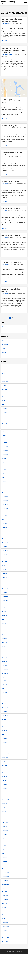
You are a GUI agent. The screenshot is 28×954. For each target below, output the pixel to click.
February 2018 (5, 531)
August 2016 (5, 600)
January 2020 (5, 446)
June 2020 (4, 431)
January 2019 (5, 492)
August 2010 (5, 842)
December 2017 (5, 538)
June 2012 (4, 765)
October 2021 (5, 373)
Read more (4, 40)
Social (9, 23)
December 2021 (5, 370)
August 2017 (5, 554)
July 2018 (4, 512)
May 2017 (4, 565)
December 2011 (5, 788)
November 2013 (5, 707)
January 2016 (5, 623)
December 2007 (5, 926)
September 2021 (5, 377)
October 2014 (5, 673)
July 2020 (4, 427)
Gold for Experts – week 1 (10, 235)
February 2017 (5, 577)
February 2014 (5, 696)
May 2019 (4, 477)
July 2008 (4, 907)
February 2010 (5, 865)
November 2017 (5, 542)
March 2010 (4, 861)
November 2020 (5, 412)
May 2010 (4, 853)
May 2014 (4, 688)
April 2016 (4, 611)
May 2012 (4, 769)
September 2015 (5, 638)
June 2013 (4, 723)
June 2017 (4, 561)
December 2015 (5, 627)
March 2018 (4, 527)
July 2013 (4, 719)
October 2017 (5, 546)
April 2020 (4, 439)
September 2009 (5, 884)
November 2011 (5, 792)
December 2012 (5, 742)
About (3, 326)
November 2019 (5, 454)
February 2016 (5, 619)
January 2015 (5, 665)
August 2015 (5, 642)
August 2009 (5, 888)
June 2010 (4, 849)
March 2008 (4, 918)
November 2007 (5, 930)
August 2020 (5, 423)
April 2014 (4, 692)
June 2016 (4, 604)
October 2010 (5, 834)
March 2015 (4, 661)
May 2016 (4, 607)
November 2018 (5, 500)
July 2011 (4, 807)
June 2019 (4, 473)
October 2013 (5, 711)
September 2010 (5, 838)
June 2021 (4, 389)
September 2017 (5, 550)
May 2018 (4, 519)
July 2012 (4, 761)
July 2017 (4, 558)
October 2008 (5, 899)
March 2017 (4, 573)
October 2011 (5, 796)
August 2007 (5, 941)
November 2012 (5, 746)
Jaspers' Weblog (8, 2)
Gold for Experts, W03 (9, 126)
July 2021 (4, 385)
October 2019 (5, 458)
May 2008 (4, 911)
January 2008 (5, 922)
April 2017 (4, 569)
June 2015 (4, 650)
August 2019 (5, 466)
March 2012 (4, 776)
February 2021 (5, 404)
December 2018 (5, 496)
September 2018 (5, 504)
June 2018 (4, 515)
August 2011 (5, 803)
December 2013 (5, 703)
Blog (3, 330)
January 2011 (5, 826)
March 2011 (4, 818)
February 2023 (5, 366)
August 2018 (5, 508)
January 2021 (5, 408)
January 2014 (5, 700)
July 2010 (4, 845)
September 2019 (5, 462)
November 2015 (5, 631)
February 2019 (5, 489)
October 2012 (5, 749)
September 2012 (5, 753)
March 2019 (4, 485)
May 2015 (4, 653)
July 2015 (4, 646)
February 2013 (5, 734)
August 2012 (5, 757)
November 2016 (5, 588)
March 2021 (4, 400)
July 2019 (4, 469)
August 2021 (5, 381)
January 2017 (5, 581)
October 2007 (5, 934)
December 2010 (5, 830)
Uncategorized (5, 356)
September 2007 (5, 937)
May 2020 (4, 435)
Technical (10, 54)
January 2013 (5, 738)
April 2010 (4, 857)
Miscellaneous (4, 23)
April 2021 (4, 396)
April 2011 (4, 815)
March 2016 (4, 615)
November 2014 (5, 669)
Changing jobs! (6, 99)
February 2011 (5, 822)
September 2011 (5, 799)
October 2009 (5, 880)
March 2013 (4, 730)
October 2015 (5, 634)
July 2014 (4, 680)
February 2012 (5, 780)
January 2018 (5, 535)
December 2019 (5, 450)
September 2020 (5, 419)
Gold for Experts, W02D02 (10, 182)
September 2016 (5, 596)
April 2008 (4, 914)
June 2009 (4, 891)
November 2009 (5, 876)
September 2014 (5, 677)
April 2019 (4, 481)
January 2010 (5, 868)
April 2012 (4, 772)
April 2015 (4, 657)
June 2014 (4, 684)
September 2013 (5, 715)
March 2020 (4, 442)
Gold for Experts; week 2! (10, 208)
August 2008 (5, 903)
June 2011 (4, 811)
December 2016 (5, 584)
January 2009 (5, 895)
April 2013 (4, 726)
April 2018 (4, 523)
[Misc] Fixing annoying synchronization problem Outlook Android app (13, 50)
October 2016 (5, 592)
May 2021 (4, 393)
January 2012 (5, 784)
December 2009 (5, 872)
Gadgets (4, 340)
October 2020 (5, 416)
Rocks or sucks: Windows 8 (11, 262)
